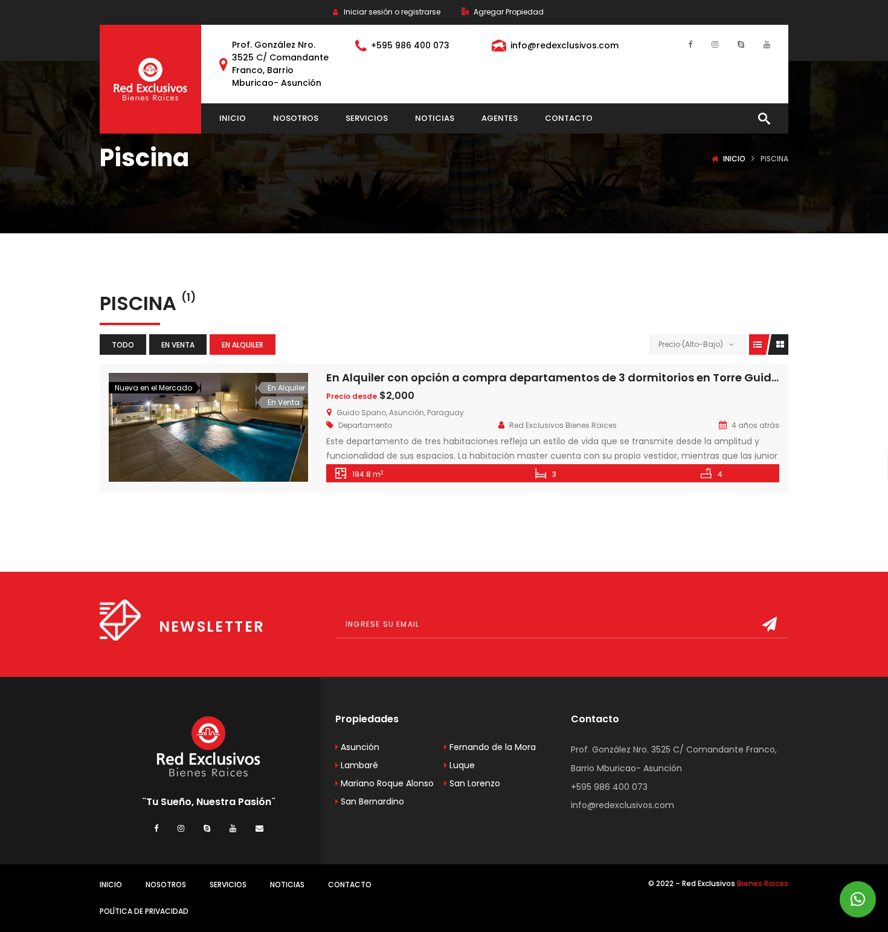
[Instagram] (715, 43)
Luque (461, 765)
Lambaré (358, 765)
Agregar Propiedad (508, 12)
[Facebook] (690, 43)
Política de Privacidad (144, 911)
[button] (858, 899)
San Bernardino (371, 801)
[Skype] (741, 43)
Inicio (734, 159)
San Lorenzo (473, 783)
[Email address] (259, 827)
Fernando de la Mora (491, 747)
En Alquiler (242, 345)
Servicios (228, 884)
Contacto (350, 884)
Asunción (358, 747)
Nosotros (166, 884)
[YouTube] (767, 43)
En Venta (178, 345)
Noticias (287, 884)
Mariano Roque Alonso (386, 783)
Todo (123, 345)
